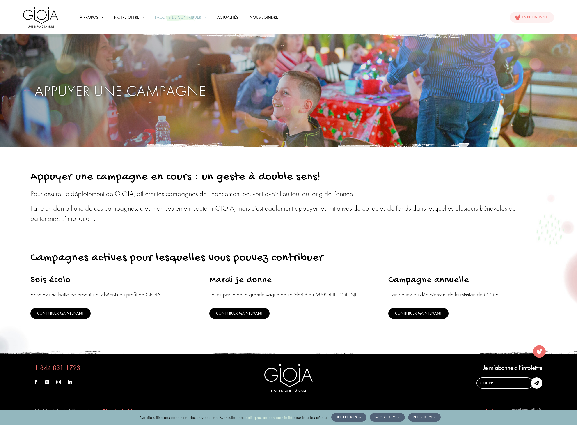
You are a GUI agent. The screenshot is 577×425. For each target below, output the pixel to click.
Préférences (347, 417)
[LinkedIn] (70, 382)
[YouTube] (47, 382)
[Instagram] (58, 382)
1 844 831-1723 (57, 368)
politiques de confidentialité (268, 417)
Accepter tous (387, 417)
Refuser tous (424, 417)
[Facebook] (35, 382)
